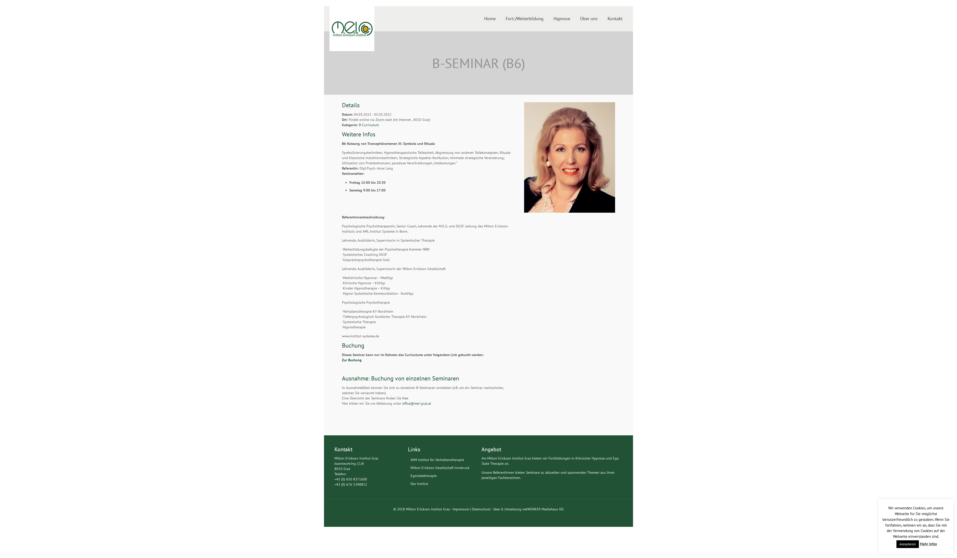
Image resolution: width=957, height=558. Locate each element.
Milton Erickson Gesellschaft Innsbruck (440, 467)
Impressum (461, 509)
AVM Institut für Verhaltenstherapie (437, 460)
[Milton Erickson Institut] (351, 28)
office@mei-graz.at (416, 403)
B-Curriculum (369, 125)
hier (405, 398)
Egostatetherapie (423, 475)
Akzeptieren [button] (907, 544)
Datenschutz (481, 509)
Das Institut (419, 483)
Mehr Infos (928, 544)
